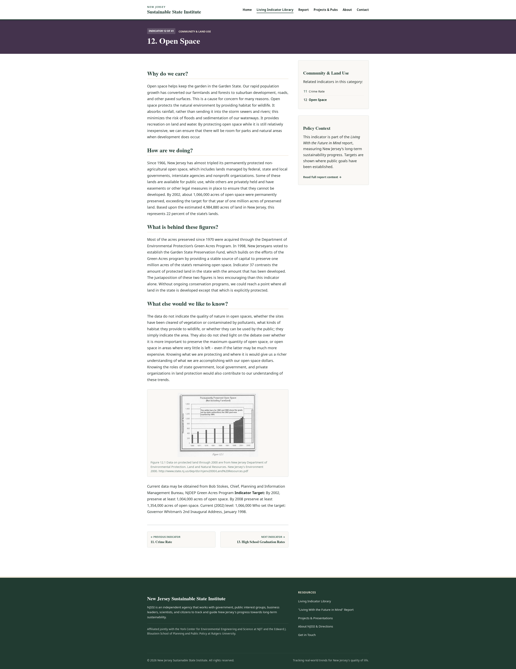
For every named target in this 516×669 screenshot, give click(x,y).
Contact (363, 10)
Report (303, 10)
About (347, 10)
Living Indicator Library (275, 10)
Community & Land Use (195, 31)
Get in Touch (307, 635)
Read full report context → (322, 177)
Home (247, 10)
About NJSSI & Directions (315, 626)
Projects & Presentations (315, 618)
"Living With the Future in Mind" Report (326, 610)
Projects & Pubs (326, 10)
